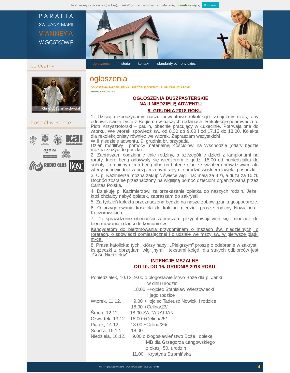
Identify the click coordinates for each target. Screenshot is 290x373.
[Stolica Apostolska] (33, 144)
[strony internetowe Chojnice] (259, 368)
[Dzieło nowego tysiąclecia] (58, 144)
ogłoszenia (101, 64)
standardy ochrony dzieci (176, 64)
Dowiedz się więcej (188, 5)
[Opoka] (50, 158)
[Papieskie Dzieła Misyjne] (66, 158)
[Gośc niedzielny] (76, 171)
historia (124, 64)
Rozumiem (210, 5)
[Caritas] (45, 144)
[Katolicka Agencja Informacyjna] (74, 144)
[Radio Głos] (48, 171)
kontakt (143, 64)
